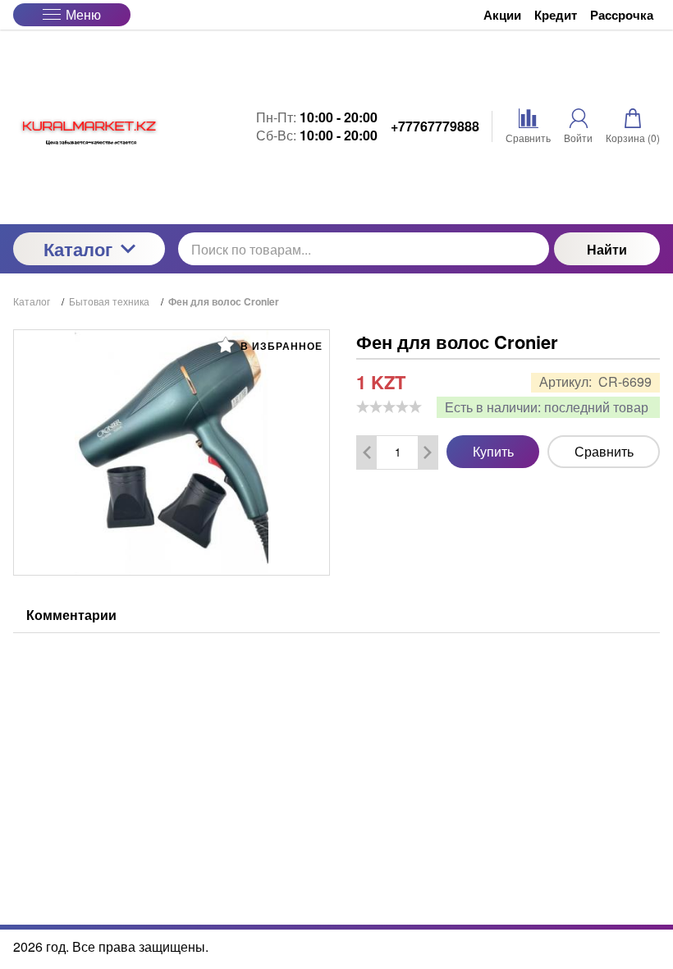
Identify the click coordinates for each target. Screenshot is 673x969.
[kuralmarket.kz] (89, 127)
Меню (83, 14)
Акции (502, 15)
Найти (607, 249)
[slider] (389, 406)
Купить (493, 451)
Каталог (77, 249)
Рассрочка (621, 15)
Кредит (555, 15)
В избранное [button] (280, 345)
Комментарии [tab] (71, 614)
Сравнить (604, 451)
